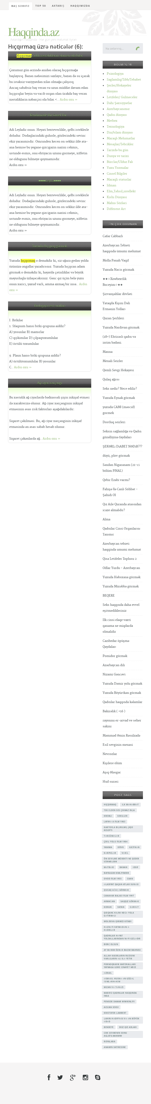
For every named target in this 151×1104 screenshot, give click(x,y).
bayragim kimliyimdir (116, 873)
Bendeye (109, 1027)
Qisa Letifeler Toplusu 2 (120, 559)
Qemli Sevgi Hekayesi (118, 370)
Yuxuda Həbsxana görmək (121, 577)
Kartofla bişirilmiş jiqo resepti (118, 829)
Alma (106, 519)
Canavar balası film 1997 (119, 895)
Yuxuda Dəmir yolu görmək (122, 684)
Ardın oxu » (68, 100)
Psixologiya (115, 74)
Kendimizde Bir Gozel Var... (50, 115)
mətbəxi (109, 867)
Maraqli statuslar (119, 179)
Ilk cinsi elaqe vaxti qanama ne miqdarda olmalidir (118, 626)
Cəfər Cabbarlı (113, 236)
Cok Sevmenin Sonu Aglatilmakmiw (115, 1034)
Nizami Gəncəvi (114, 674)
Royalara (109, 1041)
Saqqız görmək (130, 901)
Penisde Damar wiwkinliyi (119, 1001)
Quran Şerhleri (113, 318)
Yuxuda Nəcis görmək (118, 270)
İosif (135, 867)
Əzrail (108, 973)
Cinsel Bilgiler (117, 174)
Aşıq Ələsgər (112, 772)
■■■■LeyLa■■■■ (50, 181)
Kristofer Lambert (115, 1012)
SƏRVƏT (134, 907)
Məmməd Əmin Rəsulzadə (121, 736)
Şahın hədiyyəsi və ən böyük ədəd (121, 1020)
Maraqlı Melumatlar (121, 138)
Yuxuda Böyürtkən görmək (122, 693)
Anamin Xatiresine (115, 1047)
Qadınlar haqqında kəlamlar (122, 702)
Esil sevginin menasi (118, 745)
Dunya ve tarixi (118, 156)
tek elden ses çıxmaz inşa (119, 810)
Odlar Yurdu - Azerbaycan (121, 568)
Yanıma (108, 847)
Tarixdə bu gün (117, 150)
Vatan (120, 907)
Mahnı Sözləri (117, 203)
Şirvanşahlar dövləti (117, 294)
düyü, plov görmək (116, 456)
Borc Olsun (111, 944)
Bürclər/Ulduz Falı (120, 162)
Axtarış (58, 5)
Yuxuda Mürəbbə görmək (121, 586)
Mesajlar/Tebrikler (120, 144)
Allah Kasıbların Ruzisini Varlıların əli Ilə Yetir (119, 957)
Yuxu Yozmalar (118, 168)
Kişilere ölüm (112, 763)
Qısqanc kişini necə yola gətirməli (119, 914)
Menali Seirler (113, 361)
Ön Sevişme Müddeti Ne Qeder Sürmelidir (121, 860)
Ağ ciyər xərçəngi (49, 383)
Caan (130, 878)
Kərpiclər (110, 853)
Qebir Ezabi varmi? (116, 480)
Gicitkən (134, 847)
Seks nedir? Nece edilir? (120, 389)
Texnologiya (115, 127)
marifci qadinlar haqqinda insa (120, 994)
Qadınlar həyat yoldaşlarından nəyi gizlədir (122, 937)
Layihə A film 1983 (114, 821)
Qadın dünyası (117, 115)
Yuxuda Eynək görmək (119, 398)
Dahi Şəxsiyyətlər (119, 103)
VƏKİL (125, 853)
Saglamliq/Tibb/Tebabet (124, 80)
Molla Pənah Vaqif (116, 260)
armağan (109, 901)
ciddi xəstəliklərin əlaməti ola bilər (50, 56)
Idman (111, 185)
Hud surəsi (110, 782)
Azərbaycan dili (114, 665)
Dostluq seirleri (114, 422)
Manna (107, 352)
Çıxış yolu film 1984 (115, 841)
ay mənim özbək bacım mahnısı (122, 950)
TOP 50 (40, 5)
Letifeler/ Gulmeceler (122, 97)
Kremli (108, 816)
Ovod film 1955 (113, 878)
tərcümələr (111, 836)
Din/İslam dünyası (120, 132)
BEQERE (109, 596)
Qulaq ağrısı (111, 379)
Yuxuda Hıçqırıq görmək (49, 246)
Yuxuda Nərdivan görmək (121, 327)
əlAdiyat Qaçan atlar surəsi (121, 884)
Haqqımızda (80, 5)
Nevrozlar (110, 754)
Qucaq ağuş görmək (116, 890)
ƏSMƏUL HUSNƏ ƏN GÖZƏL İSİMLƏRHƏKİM (119, 980)
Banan (123, 867)
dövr (121, 847)
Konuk (108, 907)
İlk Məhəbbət (130, 804)
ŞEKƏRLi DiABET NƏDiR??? (122, 446)
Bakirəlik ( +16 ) (114, 711)
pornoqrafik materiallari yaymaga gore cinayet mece (120, 966)
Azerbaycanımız (118, 109)
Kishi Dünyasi (117, 197)
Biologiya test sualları (49, 306)
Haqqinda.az (33, 31)
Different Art (116, 209)
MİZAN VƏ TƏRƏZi (113, 987)
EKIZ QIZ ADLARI (128, 1027)
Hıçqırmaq (110, 804)
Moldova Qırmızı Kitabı (117, 921)
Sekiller (122, 816)
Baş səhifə (20, 6)
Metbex (112, 121)
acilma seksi (111, 1007)
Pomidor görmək (115, 656)
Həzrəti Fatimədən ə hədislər (116, 928)
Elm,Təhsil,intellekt (121, 191)
